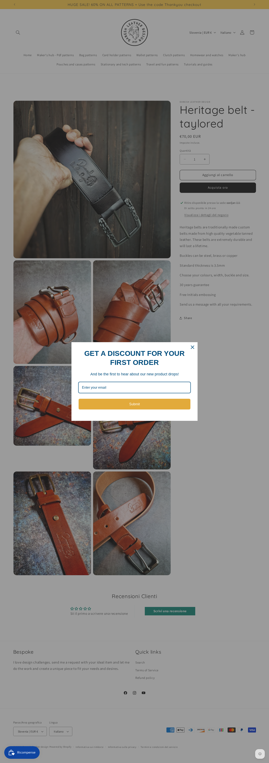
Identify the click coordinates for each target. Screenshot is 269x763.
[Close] (192, 347)
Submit (134, 404)
